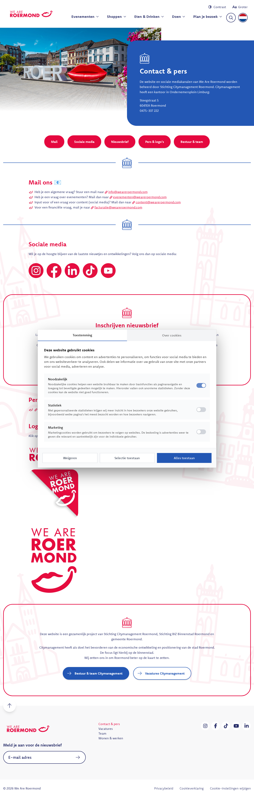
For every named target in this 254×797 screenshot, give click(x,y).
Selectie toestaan (127, 458)
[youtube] (236, 726)
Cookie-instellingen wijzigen (230, 788)
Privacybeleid (163, 788)
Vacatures (105, 729)
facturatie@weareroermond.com (118, 207)
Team (102, 733)
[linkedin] (246, 726)
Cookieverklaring (192, 788)
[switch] (201, 409)
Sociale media (84, 142)
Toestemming (82, 335)
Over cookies (171, 335)
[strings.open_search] (231, 17)
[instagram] (205, 726)
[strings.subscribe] (78, 757)
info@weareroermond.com (128, 192)
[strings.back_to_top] (9, 705)
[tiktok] (225, 726)
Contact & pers (109, 724)
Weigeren (70, 458)
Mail (54, 142)
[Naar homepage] (31, 14)
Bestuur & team (192, 142)
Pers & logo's (154, 142)
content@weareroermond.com (158, 202)
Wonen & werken (110, 738)
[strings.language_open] (243, 17)
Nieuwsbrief (120, 142)
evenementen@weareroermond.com (140, 197)
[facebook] (215, 726)
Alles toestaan (184, 458)
